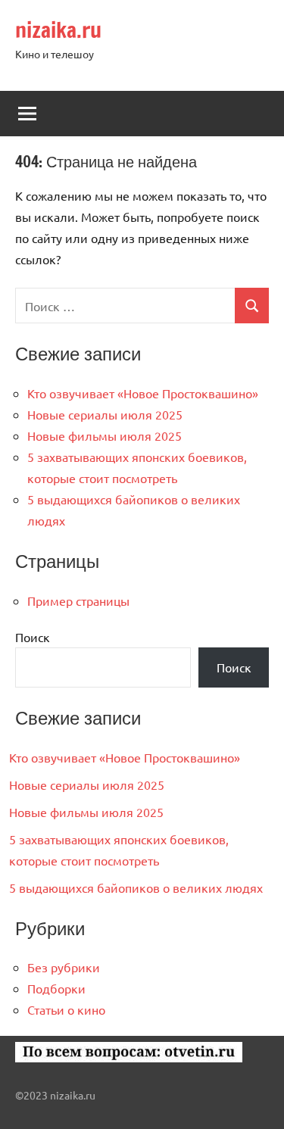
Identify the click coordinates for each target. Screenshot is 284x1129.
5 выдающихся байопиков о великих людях (136, 887)
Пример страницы (78, 600)
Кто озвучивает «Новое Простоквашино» (142, 393)
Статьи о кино (66, 1009)
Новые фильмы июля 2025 (104, 435)
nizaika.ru (58, 30)
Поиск (32, 636)
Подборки (56, 988)
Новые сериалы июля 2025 (105, 414)
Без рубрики (63, 967)
